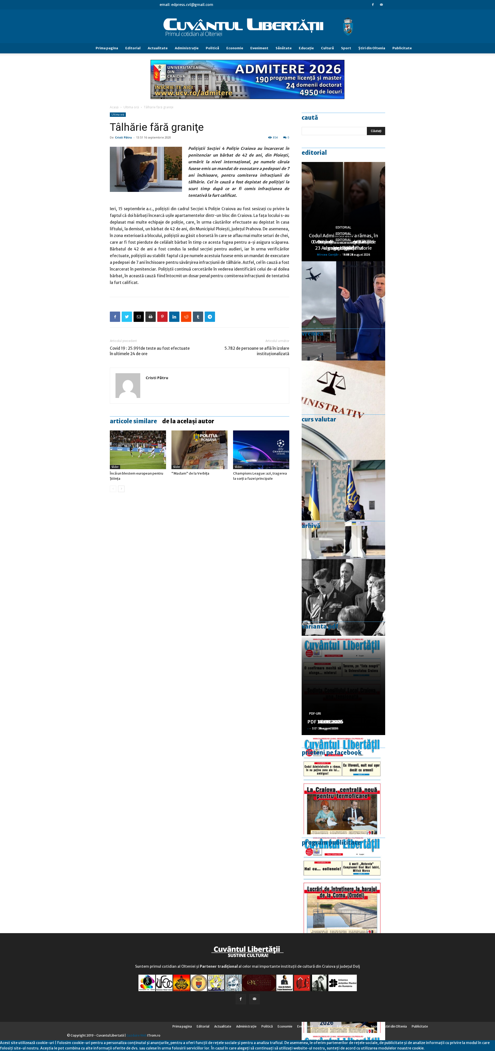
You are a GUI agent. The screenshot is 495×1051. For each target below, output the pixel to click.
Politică (212, 48)
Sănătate (284, 48)
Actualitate (158, 48)
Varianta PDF (320, 626)
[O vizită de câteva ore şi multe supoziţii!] (343, 311)
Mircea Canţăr (328, 254)
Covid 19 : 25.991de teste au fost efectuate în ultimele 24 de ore (150, 351)
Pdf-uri (315, 713)
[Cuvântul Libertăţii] (247, 26)
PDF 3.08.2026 (323, 722)
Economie (234, 48)
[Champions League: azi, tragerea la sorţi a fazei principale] (261, 449)
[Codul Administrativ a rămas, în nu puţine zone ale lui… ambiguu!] (343, 410)
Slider (115, 467)
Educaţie (306, 48)
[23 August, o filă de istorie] (343, 608)
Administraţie (187, 48)
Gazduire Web (136, 1035)
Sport (346, 48)
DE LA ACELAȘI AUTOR (188, 421)
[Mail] (381, 4)
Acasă (114, 107)
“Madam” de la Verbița (190, 473)
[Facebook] (373, 4)
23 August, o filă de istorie (343, 248)
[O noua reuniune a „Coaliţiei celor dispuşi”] (343, 509)
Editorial (133, 48)
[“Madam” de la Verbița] (199, 449)
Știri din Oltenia (371, 48)
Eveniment (259, 48)
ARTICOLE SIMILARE (133, 421)
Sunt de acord (437, 1048)
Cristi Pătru (123, 137)
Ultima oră (131, 107)
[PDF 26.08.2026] (343, 784)
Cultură (327, 48)
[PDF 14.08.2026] (343, 884)
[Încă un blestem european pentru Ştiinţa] (138, 449)
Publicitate (402, 48)
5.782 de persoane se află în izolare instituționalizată (257, 351)
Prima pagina (107, 48)
